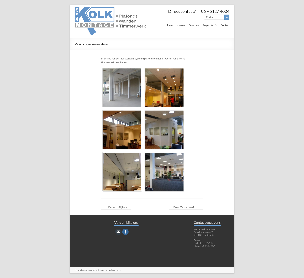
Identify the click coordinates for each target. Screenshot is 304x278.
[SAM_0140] (164, 87)
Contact (225, 25)
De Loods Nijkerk (116, 207)
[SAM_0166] (164, 172)
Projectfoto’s (210, 25)
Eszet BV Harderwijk (186, 207)
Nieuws (181, 25)
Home (169, 25)
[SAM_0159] (122, 172)
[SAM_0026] (122, 87)
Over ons (194, 25)
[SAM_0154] (164, 129)
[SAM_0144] (122, 129)
